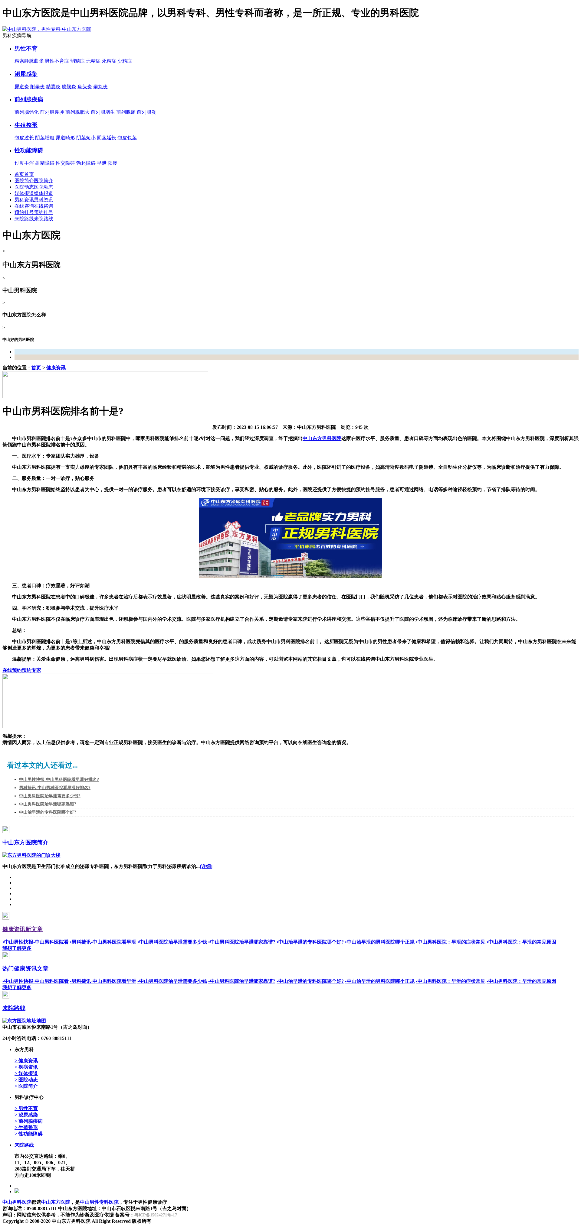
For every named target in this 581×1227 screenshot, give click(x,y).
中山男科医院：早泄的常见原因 (521, 941)
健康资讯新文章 (22, 929)
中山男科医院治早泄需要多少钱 (172, 941)
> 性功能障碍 (29, 1133)
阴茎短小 (86, 137)
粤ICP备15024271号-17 (155, 1215)
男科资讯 (24, 199)
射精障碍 (44, 163)
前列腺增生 (103, 112)
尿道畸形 (65, 137)
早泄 (102, 163)
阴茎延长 (106, 137)
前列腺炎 (146, 112)
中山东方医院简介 (25, 842)
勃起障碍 (86, 163)
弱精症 (77, 60)
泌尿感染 (26, 74)
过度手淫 (24, 163)
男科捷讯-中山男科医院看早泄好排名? (54, 787)
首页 (19, 174)
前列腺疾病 (29, 99)
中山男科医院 (16, 1202)
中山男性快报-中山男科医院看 (35, 941)
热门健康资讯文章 (25, 968)
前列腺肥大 (77, 112)
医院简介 (24, 180)
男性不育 (26, 48)
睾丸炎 (100, 86)
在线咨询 (24, 206)
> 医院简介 (26, 1086)
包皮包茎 (127, 137)
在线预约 (12, 670)
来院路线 (24, 218)
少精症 (124, 60)
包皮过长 (24, 137)
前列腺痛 (126, 112)
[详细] (206, 866)
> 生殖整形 (26, 1127)
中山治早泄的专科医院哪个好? (47, 812)
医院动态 (24, 186)
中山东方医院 (55, 1202)
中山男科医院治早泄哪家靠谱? (47, 804)
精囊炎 (53, 86)
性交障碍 (65, 163)
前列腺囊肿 (52, 112)
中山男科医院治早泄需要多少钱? (49, 796)
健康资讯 (56, 367)
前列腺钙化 (27, 112)
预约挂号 (24, 212)
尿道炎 (22, 86)
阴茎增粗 (44, 137)
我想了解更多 (16, 948)
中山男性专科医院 (99, 1202)
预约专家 (31, 670)
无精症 (93, 60)
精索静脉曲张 (29, 60)
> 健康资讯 (26, 1060)
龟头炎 (84, 86)
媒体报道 (24, 193)
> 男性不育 (26, 1108)
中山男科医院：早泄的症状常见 (450, 941)
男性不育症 (57, 60)
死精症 (109, 60)
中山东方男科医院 (322, 438)
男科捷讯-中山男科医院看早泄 (103, 941)
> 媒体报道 (26, 1073)
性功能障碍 (29, 150)
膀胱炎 (69, 86)
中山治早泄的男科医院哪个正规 (380, 941)
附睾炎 (37, 86)
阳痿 (112, 163)
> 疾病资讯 (26, 1067)
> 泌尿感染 (26, 1114)
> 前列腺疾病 (29, 1121)
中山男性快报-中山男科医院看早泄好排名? (59, 779)
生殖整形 (26, 125)
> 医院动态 (26, 1079)
